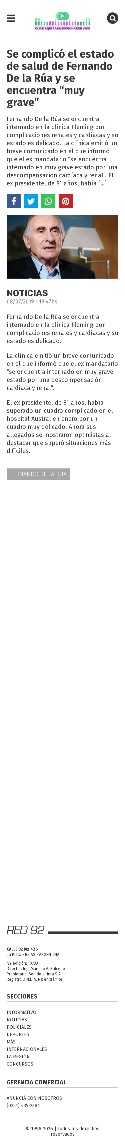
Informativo (21, 1012)
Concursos (20, 1064)
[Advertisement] (62, 553)
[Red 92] (62, 18)
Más (11, 1042)
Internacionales (27, 1049)
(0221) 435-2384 (23, 1105)
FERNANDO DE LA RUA (38, 474)
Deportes (18, 1034)
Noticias (17, 1020)
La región (18, 1057)
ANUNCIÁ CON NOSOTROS (34, 1098)
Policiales (19, 1027)
